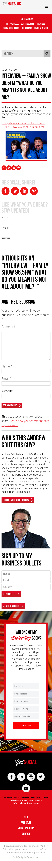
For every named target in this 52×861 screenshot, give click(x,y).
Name (7, 366)
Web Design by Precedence (26, 857)
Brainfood (41, 23)
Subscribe (7, 594)
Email (7, 378)
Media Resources (26, 828)
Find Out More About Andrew (16, 499)
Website (7, 391)
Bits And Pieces (12, 23)
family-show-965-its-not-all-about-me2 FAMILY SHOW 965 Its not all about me (23, 125)
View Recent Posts (11, 606)
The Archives (26, 28)
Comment (8, 327)
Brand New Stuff (41, 28)
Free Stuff (26, 822)
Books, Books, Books (11, 28)
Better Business (27, 23)
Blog (26, 817)
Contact (26, 833)
